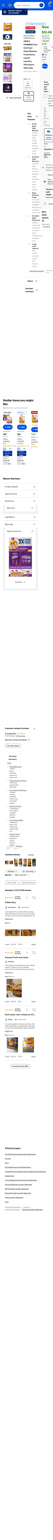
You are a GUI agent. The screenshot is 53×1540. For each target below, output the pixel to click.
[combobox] (29, 5)
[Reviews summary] (37, 71)
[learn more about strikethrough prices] (48, 36)
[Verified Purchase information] (27, 898)
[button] (31, 116)
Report (34, 944)
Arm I (7, 1163)
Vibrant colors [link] (14, 834)
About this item (11, 478)
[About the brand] (32, 531)
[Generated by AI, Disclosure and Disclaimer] (15, 849)
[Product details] (34, 487)
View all (31, 855)
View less (19, 846)
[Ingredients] (34, 517)
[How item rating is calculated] (29, 740)
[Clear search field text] (38, 5)
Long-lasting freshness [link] (17, 790)
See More (19, 582)
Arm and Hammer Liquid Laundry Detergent (21, 1180)
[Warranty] (32, 508)
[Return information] (43, 62)
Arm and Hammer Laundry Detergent (18, 1184)
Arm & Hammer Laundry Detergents (18, 1167)
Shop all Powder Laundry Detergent (18, 1193)
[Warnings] (34, 524)
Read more (9, 919)
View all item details (37, 271)
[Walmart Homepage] (10, 5)
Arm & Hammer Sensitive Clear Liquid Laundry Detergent (25, 1171)
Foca (7, 1202)
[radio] (28, 85)
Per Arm (8, 1159)
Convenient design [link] (16, 820)
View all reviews (13, 746)
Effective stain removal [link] (17, 781)
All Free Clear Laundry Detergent (17, 1189)
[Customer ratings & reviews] (34, 728)
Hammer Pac (9, 1176)
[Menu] (4, 5)
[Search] (41, 5)
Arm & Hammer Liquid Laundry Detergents (20, 1154)
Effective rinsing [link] (15, 806)
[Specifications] (34, 494)
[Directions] (34, 501)
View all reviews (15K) (20, 1066)
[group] (34, 71)
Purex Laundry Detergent (14, 1197)
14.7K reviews (20, 736)
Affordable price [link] (15, 767)
